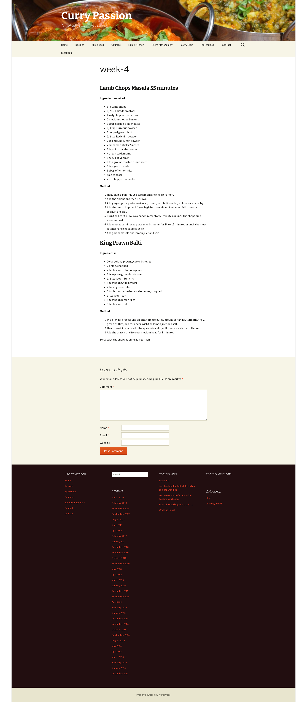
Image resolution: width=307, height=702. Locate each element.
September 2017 (121, 514)
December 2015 (120, 591)
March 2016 (118, 580)
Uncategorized (214, 503)
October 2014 (119, 629)
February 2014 (119, 662)
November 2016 (120, 552)
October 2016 (119, 558)
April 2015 (117, 602)
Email (104, 435)
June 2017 (117, 525)
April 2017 (117, 530)
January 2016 (119, 585)
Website (105, 442)
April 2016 (117, 574)
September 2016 (121, 563)
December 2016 (120, 547)
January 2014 (119, 668)
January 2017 (119, 541)
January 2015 (119, 613)
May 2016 (117, 569)
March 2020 (118, 497)
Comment (107, 386)
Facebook (66, 52)
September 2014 (121, 635)
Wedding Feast (167, 510)
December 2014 (120, 618)
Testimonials (207, 44)
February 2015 (119, 607)
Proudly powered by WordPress (153, 694)
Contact (226, 44)
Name (104, 428)
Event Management (162, 44)
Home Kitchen (136, 44)
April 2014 (117, 651)
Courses (116, 44)
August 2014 (118, 640)
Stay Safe (164, 480)
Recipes (79, 44)
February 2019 (119, 503)
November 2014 (120, 624)
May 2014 (117, 646)
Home (64, 44)
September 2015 (121, 596)
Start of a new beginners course (176, 504)
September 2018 (121, 508)
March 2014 (118, 657)
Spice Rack (98, 44)
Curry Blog (187, 44)
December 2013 (120, 673)
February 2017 (119, 536)
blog (208, 498)
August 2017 (118, 519)
